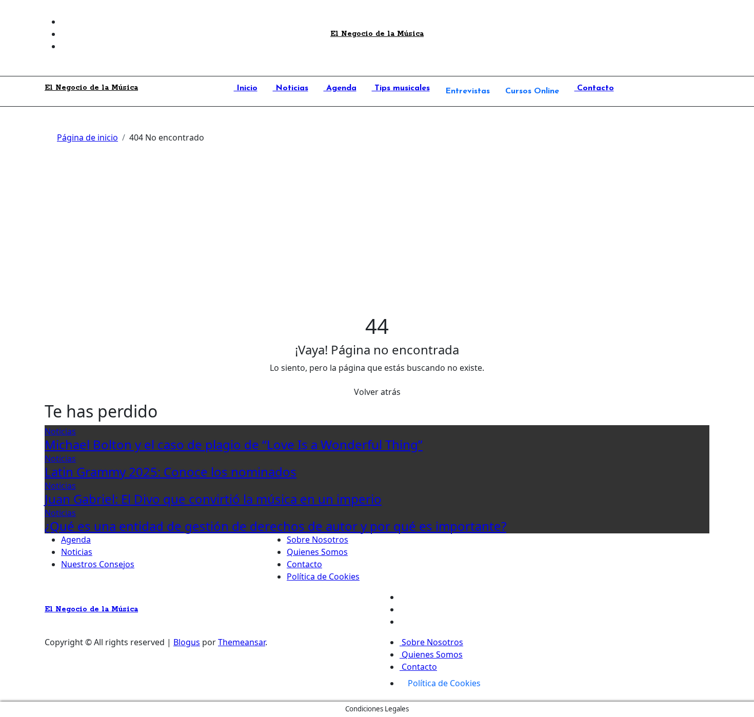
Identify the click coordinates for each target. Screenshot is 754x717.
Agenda (340, 88)
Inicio (245, 88)
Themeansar (241, 642)
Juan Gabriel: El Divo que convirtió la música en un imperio (213, 498)
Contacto (594, 88)
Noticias (290, 88)
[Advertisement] (377, 237)
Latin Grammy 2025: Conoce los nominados (170, 471)
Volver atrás (377, 391)
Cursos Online (532, 91)
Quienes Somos (317, 551)
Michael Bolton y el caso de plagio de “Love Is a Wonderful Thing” (234, 444)
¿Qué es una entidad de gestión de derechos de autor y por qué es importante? (275, 525)
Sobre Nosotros (317, 539)
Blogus (186, 642)
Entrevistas (467, 91)
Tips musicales (401, 88)
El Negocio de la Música (377, 33)
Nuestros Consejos (97, 564)
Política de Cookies (323, 576)
